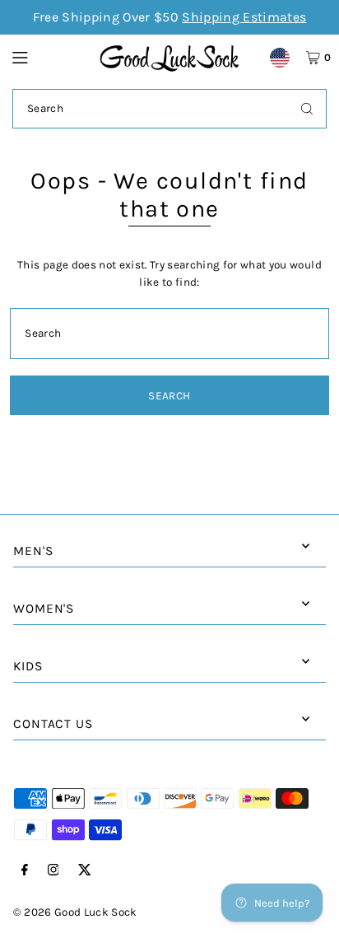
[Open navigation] (47, 57)
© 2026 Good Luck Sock (75, 912)
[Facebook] (24, 871)
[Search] (307, 108)
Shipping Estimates (244, 17)
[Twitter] (84, 871)
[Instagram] (53, 871)
